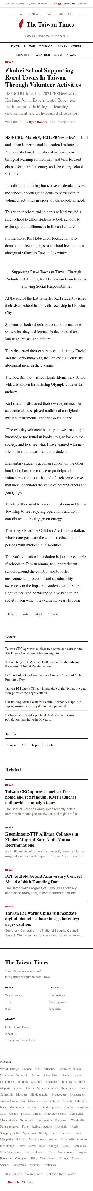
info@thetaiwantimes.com (23, 977)
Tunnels (67, 1101)
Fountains (6, 1158)
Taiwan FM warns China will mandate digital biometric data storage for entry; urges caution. (45, 690)
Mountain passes (10, 1152)
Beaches (77, 1075)
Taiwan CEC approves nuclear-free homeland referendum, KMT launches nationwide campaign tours (44, 650)
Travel (61, 45)
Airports (5, 1088)
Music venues (37, 1139)
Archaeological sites (12, 1101)
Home (15, 45)
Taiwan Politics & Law (20, 1040)
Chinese (83, 3)
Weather (43, 55)
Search (42, 3)
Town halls (67, 1139)
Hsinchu (53, 614)
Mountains (6, 1075)
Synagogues (59, 1094)
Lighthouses (7, 1081)
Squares (70, 1107)
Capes (40, 1152)
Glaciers (33, 1101)
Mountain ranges (47, 1088)
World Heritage (9, 1069)
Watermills (19, 1165)
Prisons (25, 1113)
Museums (49, 1069)
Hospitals (61, 1126)
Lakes (36, 1075)
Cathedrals (6, 1094)
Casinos (82, 1139)
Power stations (50, 1101)
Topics (9, 1002)
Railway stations (42, 1126)
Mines (37, 1113)
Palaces (32, 1107)
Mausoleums (48, 1158)
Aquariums (29, 1133)
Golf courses (66, 1152)
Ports (25, 1126)
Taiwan (29, 45)
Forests (28, 1152)
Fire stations (7, 1146)
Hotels (74, 1126)
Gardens (79, 1133)
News (9, 62)
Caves (32, 1146)
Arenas (53, 1139)
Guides (76, 45)
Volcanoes (52, 1081)
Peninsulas (79, 1146)
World (44, 45)
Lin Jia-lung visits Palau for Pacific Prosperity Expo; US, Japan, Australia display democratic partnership (43, 703)
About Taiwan (65, 55)
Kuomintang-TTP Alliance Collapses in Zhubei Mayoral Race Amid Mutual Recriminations (43, 663)
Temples (66, 1081)
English (69, 3)
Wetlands (35, 1165)
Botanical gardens (51, 1107)
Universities (50, 1075)
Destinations (57, 995)
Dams (22, 1146)
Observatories (8, 1120)
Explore (24, 55)
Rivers (17, 1088)
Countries (55, 1008)
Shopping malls (9, 1133)
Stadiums (37, 1081)
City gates (21, 1158)
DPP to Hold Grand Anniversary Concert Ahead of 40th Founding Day (43, 677)
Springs (64, 1158)
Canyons (82, 1152)
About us (11, 1033)
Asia (25, 614)
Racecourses (44, 1120)
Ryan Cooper (38, 122)
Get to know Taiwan (18, 1027)
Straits (51, 1152)
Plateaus (77, 1158)
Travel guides (57, 1002)
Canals (13, 1113)
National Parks (31, 1069)
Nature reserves (9, 1126)
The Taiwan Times (26, 962)
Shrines (4, 1165)
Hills (34, 1158)
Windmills (77, 1120)
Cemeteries (76, 1113)
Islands (65, 1075)
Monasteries (77, 1094)
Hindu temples (40, 1094)
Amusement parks (55, 1113)
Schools (21, 1139)
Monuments (17, 1107)
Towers (83, 1088)
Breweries (61, 1120)
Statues (65, 1146)
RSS (47, 977)
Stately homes (47, 1133)
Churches (65, 1133)
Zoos (3, 1113)
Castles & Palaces (70, 1069)
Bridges (23, 1081)
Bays (42, 1146)
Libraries (81, 1101)
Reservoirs (84, 1107)
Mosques (21, 1094)
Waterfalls (22, 1075)
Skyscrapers (68, 1088)
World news (13, 995)
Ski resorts (27, 1120)
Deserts (29, 1088)
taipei (38, 614)
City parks (6, 1139)
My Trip (54, 3)
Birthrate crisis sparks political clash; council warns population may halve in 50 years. (39, 716)
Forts (3, 1107)
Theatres (80, 1081)
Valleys (53, 1146)
